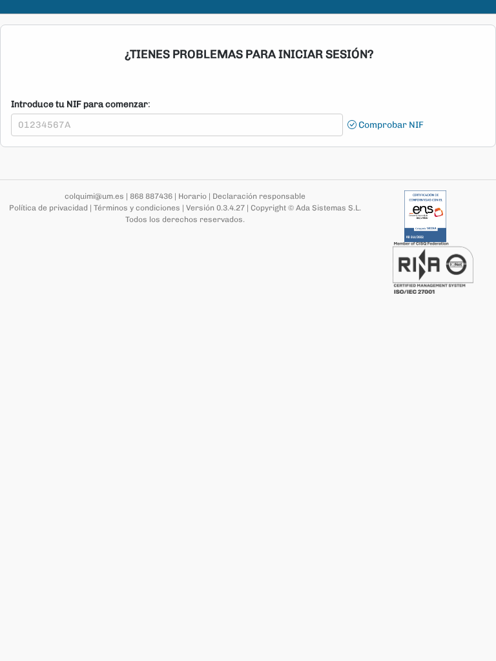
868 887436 (151, 196)
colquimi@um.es (94, 196)
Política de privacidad (48, 207)
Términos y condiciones (137, 207)
